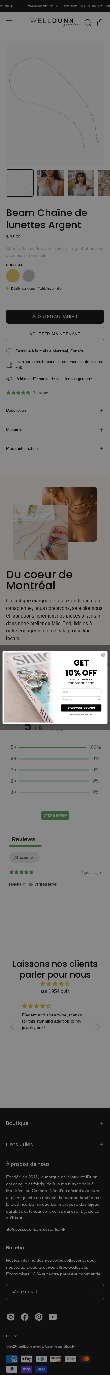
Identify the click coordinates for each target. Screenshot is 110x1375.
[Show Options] (99, 700)
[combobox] (80, 700)
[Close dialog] (103, 655)
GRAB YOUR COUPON (81, 708)
